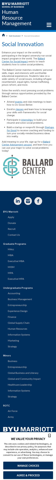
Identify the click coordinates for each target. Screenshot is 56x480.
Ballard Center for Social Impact (23, 60)
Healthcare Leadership (20, 384)
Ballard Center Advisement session (26, 143)
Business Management (20, 299)
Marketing (13, 340)
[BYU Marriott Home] (15, 4)
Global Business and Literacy (23, 372)
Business (12, 360)
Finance (12, 316)
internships (27, 119)
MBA (10, 255)
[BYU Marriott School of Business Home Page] (3, 35)
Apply (11, 217)
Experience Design (18, 310)
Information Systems (19, 334)
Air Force (12, 410)
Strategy (12, 346)
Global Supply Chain (19, 322)
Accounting (14, 293)
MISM (11, 266)
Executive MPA (16, 278)
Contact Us (14, 234)
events (19, 101)
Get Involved (14, 36)
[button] (49, 435)
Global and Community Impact (24, 378)
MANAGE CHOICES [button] (28, 465)
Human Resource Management (16, 17)
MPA (10, 272)
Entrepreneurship (17, 305)
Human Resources (17, 328)
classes (20, 109)
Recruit (12, 228)
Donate (12, 222)
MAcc (11, 249)
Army (11, 416)
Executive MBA (16, 261)
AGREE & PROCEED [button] (28, 475)
